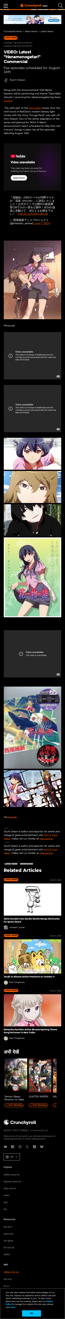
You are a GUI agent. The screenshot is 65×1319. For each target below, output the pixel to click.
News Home (31, 32)
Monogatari (35, 108)
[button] (12, 1157)
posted (8, 101)
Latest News (47, 32)
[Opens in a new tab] (32, 19)
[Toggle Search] (60, 6)
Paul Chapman (16, 982)
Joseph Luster (17, 928)
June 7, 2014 (42, 223)
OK (31, 1313)
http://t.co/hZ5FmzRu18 (33, 214)
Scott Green (17, 80)
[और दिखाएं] (5, 6)
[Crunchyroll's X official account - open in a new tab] (27, 1146)
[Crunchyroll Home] (20, 1124)
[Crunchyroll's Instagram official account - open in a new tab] (20, 1146)
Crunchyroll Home (13, 32)
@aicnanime (46, 839)
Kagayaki (12, 817)
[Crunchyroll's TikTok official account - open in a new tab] (34, 1146)
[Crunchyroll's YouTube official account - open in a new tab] (5, 1146)
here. (13, 1307)
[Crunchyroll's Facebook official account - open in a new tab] (12, 1146)
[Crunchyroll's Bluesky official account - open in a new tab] (41, 1146)
